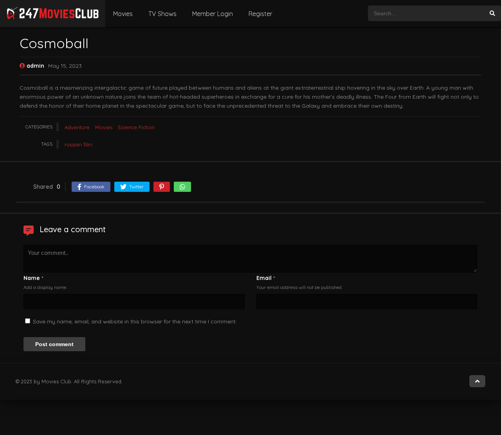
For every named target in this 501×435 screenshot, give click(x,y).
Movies (123, 14)
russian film (78, 144)
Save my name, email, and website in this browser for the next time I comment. (135, 321)
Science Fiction (136, 127)
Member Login (212, 14)
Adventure (77, 127)
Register (260, 14)
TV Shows (162, 14)
